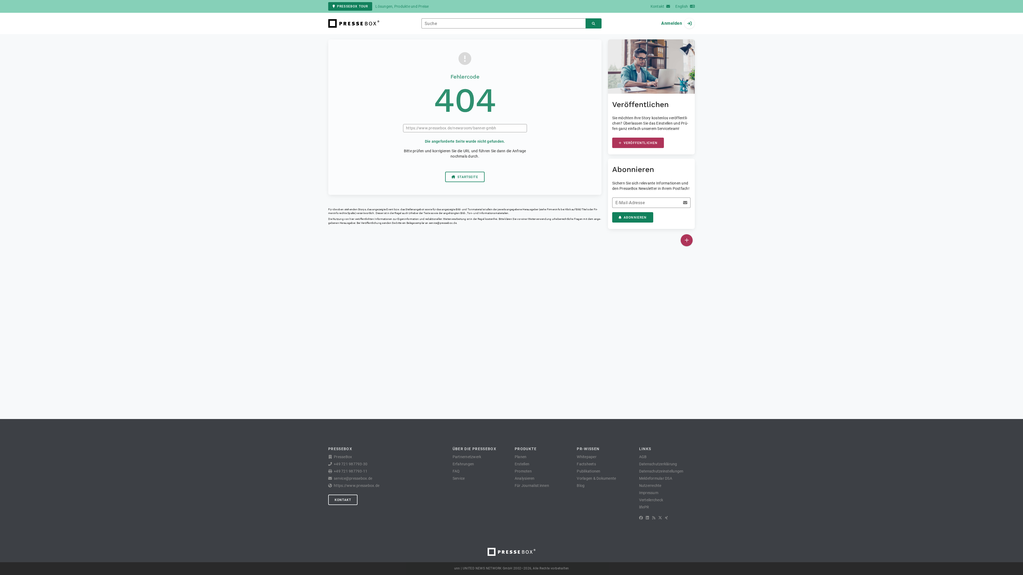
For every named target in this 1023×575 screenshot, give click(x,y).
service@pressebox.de (443, 222)
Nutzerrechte (650, 485)
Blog (580, 485)
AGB (643, 457)
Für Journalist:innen (532, 485)
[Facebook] (641, 517)
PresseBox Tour (352, 6)
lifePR (644, 507)
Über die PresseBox (474, 449)
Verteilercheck (651, 500)
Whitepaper (586, 457)
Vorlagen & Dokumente (596, 478)
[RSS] (653, 517)
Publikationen (588, 471)
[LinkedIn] (647, 517)
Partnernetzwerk (467, 457)
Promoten (523, 471)
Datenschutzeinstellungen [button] (661, 471)
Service (459, 478)
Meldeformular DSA (655, 478)
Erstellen (522, 464)
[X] (660, 517)
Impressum (648, 493)
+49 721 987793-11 (350, 471)
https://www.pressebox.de (356, 485)
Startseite (467, 177)
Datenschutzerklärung (658, 464)
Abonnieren (635, 217)
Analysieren (525, 478)
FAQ (456, 471)
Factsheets (586, 464)
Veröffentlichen (640, 143)
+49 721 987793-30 (350, 464)
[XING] (666, 517)
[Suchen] (594, 23)
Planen (521, 457)
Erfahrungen (463, 464)
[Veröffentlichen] (687, 240)
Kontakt (343, 500)
